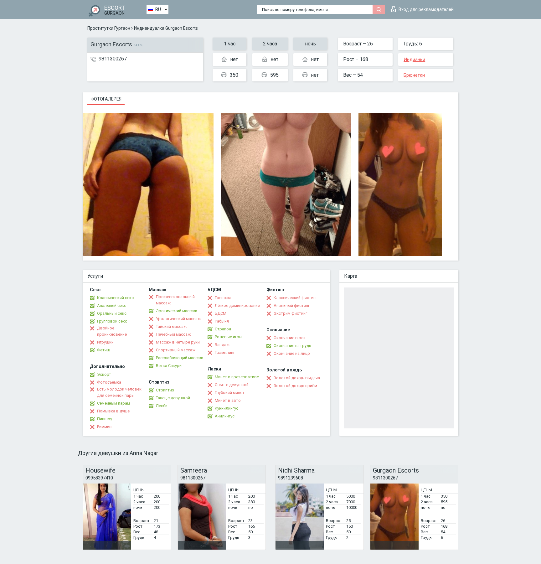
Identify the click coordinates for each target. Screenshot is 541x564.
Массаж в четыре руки (178, 342)
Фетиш (103, 350)
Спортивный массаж (175, 350)
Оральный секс (111, 313)
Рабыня (222, 321)
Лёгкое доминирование (237, 305)
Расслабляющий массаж (179, 357)
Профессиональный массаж (175, 299)
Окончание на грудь (292, 345)
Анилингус (224, 416)
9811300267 (113, 59)
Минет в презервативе (237, 377)
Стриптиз (165, 390)
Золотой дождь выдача (297, 377)
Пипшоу (104, 419)
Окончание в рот (290, 337)
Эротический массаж (176, 310)
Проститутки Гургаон (108, 28)
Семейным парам (113, 403)
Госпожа (223, 297)
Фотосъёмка (109, 382)
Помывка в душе (113, 411)
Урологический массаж (178, 318)
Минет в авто (228, 400)
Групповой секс (112, 321)
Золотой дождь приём (295, 385)
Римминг (105, 426)
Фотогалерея (105, 98)
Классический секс (115, 297)
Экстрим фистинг (290, 313)
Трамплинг (225, 352)
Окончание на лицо (292, 353)
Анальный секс (111, 305)
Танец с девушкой (173, 398)
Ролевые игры (228, 336)
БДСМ (220, 313)
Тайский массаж (171, 326)
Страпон (223, 329)
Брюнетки (414, 75)
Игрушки (105, 342)
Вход (426, 9)
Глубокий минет (230, 392)
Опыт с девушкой (232, 384)
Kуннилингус (226, 408)
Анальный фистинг (292, 305)
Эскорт (104, 374)
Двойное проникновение (112, 331)
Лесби (161, 405)
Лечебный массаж (173, 334)
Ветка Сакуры (169, 365)
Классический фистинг (295, 297)
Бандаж (222, 344)
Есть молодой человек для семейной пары (119, 392)
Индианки (414, 59)
